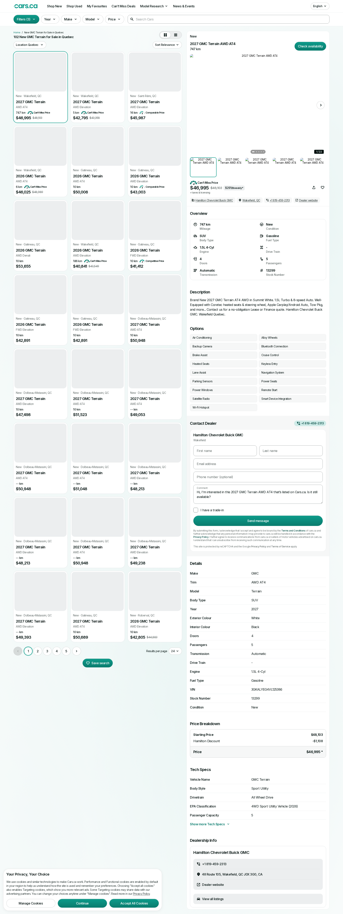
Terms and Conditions (293, 530)
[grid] (165, 35)
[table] (176, 35)
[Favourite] (322, 187)
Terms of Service (280, 546)
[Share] (313, 187)
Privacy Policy (200, 536)
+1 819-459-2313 (312, 423)
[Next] (76, 651)
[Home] (25, 6)
